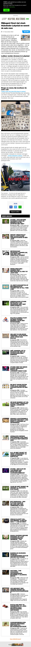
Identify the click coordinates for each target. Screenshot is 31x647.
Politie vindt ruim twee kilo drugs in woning (13, 91)
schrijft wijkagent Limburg (15, 155)
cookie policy (12, 6)
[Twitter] (15, 207)
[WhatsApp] (20, 207)
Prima (6, 10)
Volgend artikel (15, 211)
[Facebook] (10, 207)
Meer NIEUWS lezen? (15, 639)
